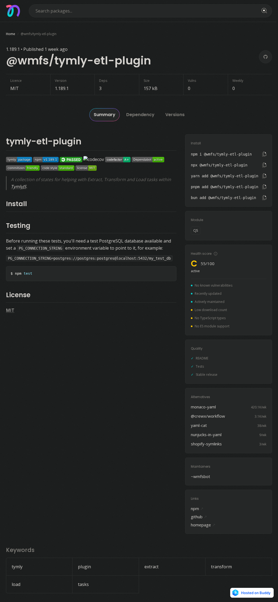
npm (197, 508)
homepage (203, 524)
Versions (175, 114)
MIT (10, 310)
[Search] (263, 11)
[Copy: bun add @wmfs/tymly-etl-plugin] (264, 197)
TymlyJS (18, 187)
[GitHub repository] (265, 56)
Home (10, 34)
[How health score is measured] (215, 253)
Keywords (20, 550)
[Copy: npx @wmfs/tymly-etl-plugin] (264, 165)
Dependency (140, 114)
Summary (104, 114)
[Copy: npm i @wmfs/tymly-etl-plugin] (264, 154)
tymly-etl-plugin (43, 141)
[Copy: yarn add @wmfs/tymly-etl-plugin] (264, 175)
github (199, 516)
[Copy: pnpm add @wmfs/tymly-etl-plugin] (264, 186)
